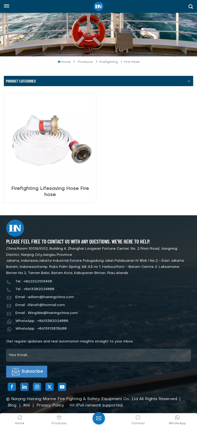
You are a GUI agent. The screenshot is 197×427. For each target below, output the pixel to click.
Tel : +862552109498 (33, 281)
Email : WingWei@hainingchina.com (46, 313)
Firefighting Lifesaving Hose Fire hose (50, 192)
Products (85, 62)
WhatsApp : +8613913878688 (41, 328)
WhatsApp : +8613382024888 (41, 321)
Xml (26, 405)
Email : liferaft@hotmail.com (40, 305)
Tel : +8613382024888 (34, 289)
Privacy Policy (50, 405)
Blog (12, 405)
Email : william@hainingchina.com (44, 297)
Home (66, 62)
